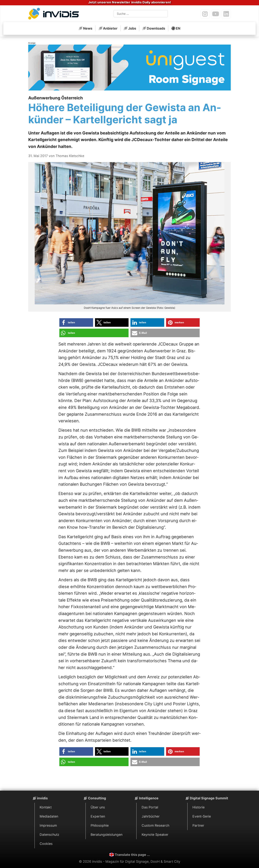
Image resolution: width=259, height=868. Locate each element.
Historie (198, 807)
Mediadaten (49, 816)
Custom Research (155, 825)
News (87, 28)
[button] (76, 322)
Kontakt (46, 807)
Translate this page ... (132, 855)
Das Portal (150, 807)
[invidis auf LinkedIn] (226, 14)
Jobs (132, 28)
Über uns (98, 807)
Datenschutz (49, 835)
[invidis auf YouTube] (215, 14)
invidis (42, 798)
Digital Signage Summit (209, 798)
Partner (198, 825)
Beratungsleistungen (106, 835)
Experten (98, 816)
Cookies (46, 844)
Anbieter (110, 28)
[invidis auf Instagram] (205, 14)
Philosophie (100, 825)
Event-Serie (201, 816)
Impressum (48, 825)
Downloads (156, 28)
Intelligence (149, 798)
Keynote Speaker (155, 835)
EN (178, 28)
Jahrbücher (151, 816)
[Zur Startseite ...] (54, 14)
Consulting (97, 798)
